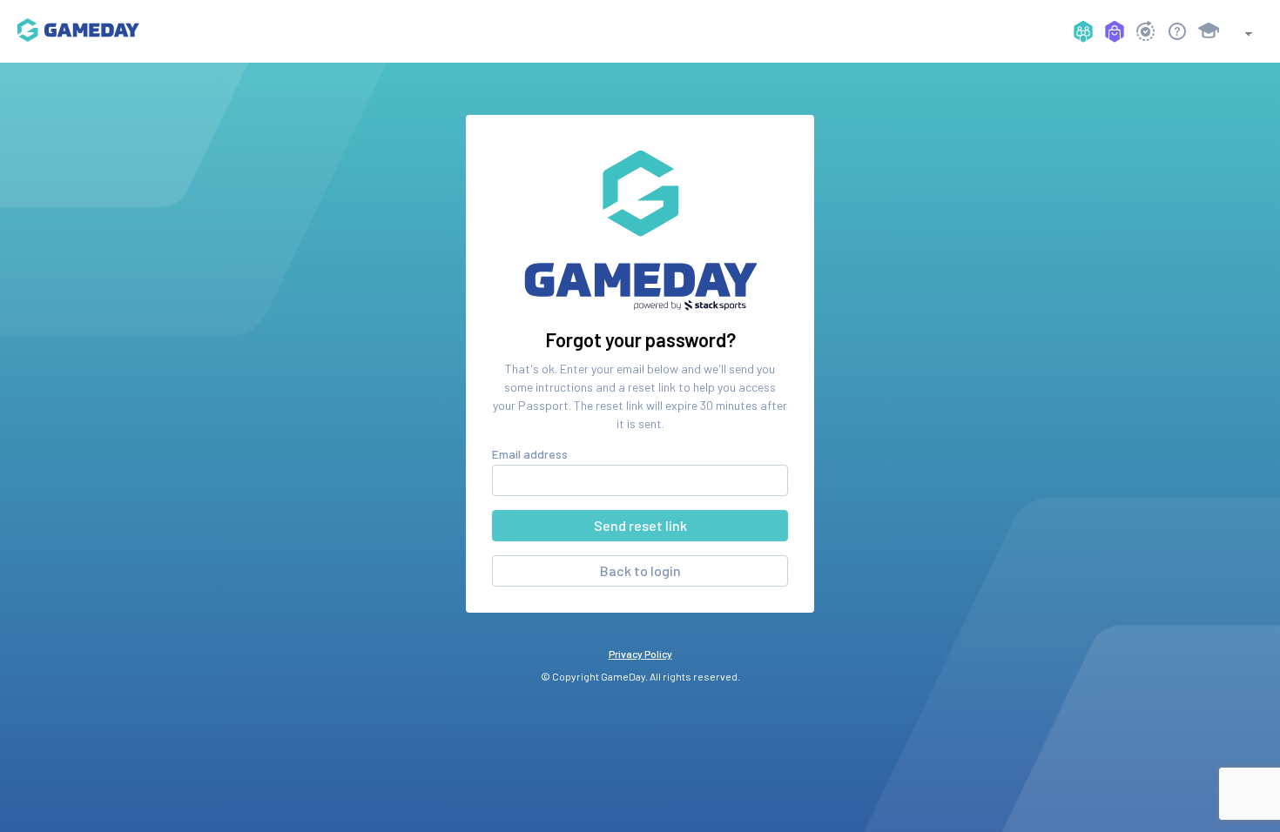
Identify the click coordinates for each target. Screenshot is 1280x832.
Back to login (640, 570)
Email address (530, 453)
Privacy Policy (640, 653)
